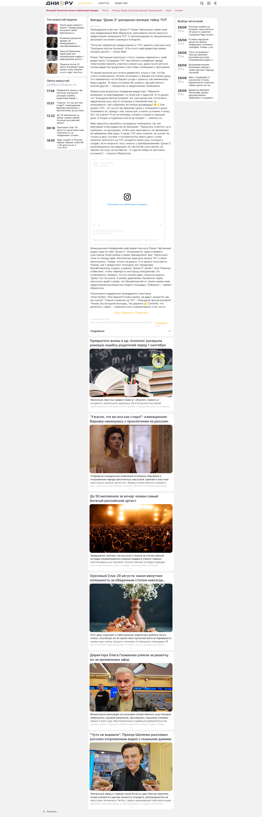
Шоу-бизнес (85, 3)
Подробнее (97, 331)
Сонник (179, 10)
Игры (168, 10)
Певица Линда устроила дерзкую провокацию (137, 10)
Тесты (105, 10)
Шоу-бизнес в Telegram (131, 312)
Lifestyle (103, 3)
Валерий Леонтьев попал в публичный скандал (72, 10)
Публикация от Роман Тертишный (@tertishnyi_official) (117, 240)
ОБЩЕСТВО (121, 3)
